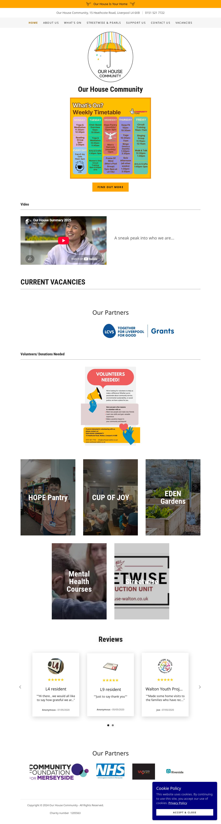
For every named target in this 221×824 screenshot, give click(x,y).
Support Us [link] (136, 22)
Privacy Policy (177, 803)
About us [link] (51, 22)
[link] (110, 57)
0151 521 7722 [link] (155, 13)
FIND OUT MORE (110, 187)
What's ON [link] (73, 22)
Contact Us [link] (160, 22)
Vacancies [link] (184, 22)
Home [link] (33, 22)
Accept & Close (184, 812)
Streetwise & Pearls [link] (104, 22)
